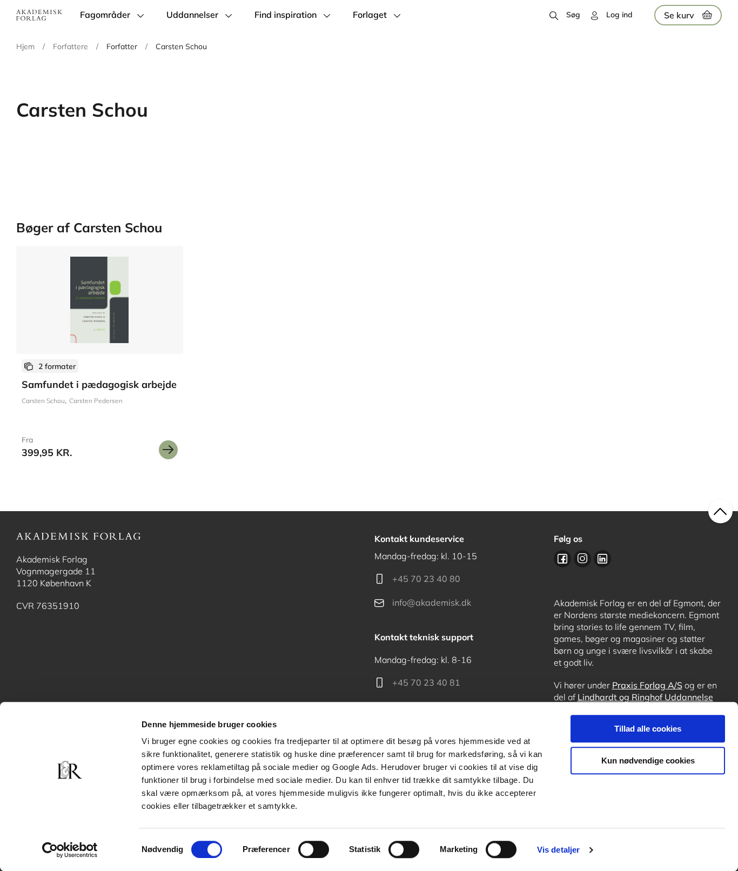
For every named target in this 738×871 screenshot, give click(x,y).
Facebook (562, 558)
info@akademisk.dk (431, 602)
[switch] (313, 849)
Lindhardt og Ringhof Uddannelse (645, 697)
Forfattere (70, 46)
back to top (720, 511)
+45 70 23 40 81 (426, 682)
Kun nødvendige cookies (648, 760)
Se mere (168, 449)
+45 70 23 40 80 (426, 578)
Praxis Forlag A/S (647, 685)
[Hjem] (39, 15)
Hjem (25, 46)
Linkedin (602, 558)
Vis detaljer (558, 849)
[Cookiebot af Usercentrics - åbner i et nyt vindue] (70, 850)
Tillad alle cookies (647, 728)
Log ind (619, 14)
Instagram (582, 558)
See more (99, 356)
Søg (573, 14)
